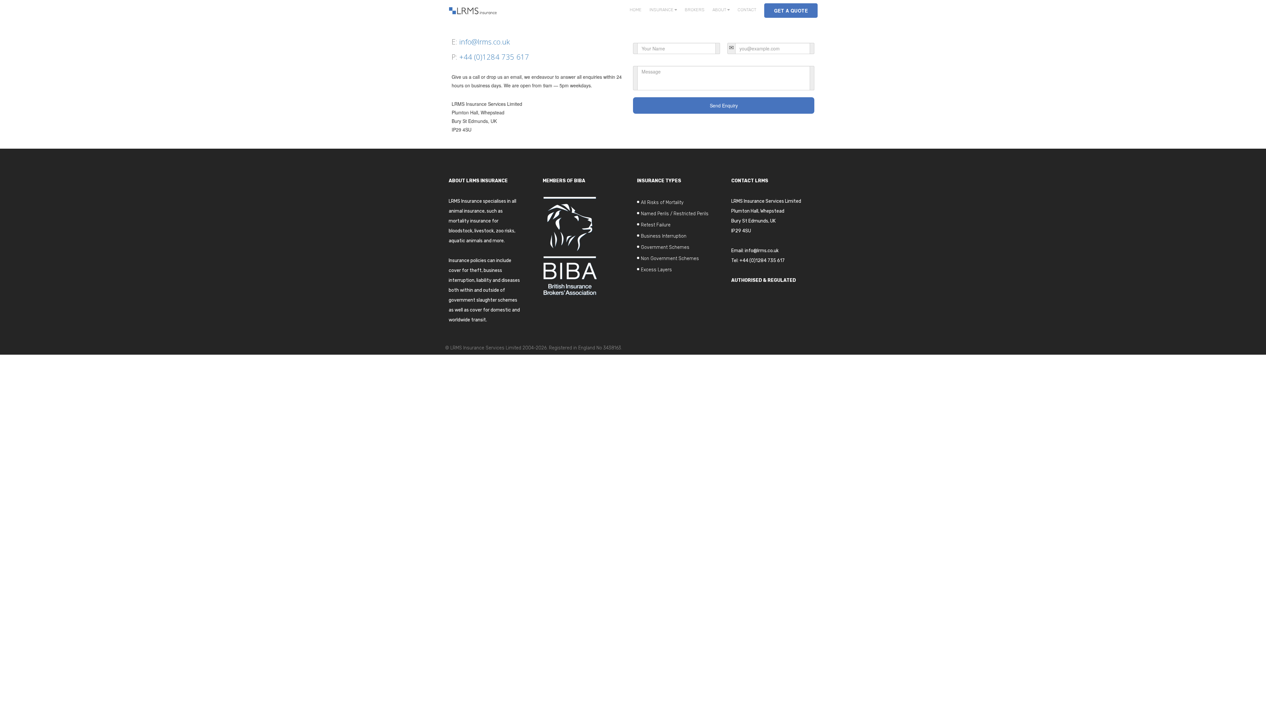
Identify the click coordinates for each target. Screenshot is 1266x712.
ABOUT (719, 9)
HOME (636, 9)
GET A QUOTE (791, 10)
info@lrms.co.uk (484, 41)
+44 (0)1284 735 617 (494, 57)
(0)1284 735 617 (767, 260)
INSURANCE (662, 9)
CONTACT (747, 9)
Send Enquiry (724, 105)
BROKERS (695, 9)
